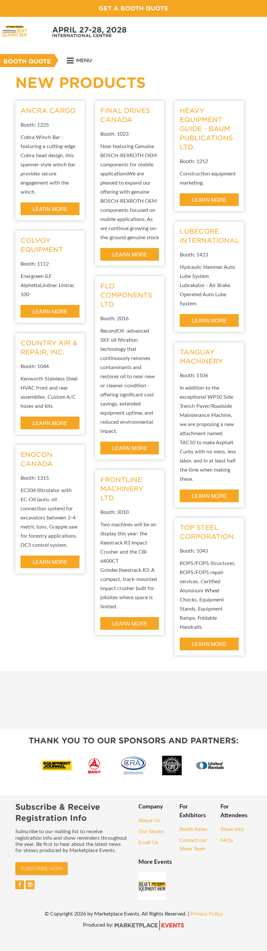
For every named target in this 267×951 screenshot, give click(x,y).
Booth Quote (27, 61)
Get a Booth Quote (133, 8)
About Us (149, 820)
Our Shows (151, 831)
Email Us (148, 842)
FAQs (226, 840)
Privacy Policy (206, 914)
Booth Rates (193, 829)
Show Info (232, 829)
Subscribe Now (42, 868)
